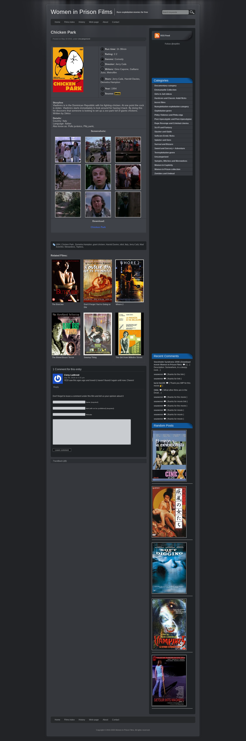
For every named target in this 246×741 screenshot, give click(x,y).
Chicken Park (98, 227)
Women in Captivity (163, 165)
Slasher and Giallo (163, 132)
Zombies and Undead (164, 173)
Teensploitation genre (164, 152)
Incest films (160, 102)
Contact (115, 22)
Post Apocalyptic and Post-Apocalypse (173, 119)
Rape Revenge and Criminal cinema (171, 123)
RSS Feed (165, 35)
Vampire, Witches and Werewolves (170, 161)
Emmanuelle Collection (165, 90)
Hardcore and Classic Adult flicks (170, 98)
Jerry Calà (134, 244)
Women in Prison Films (81, 11)
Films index (69, 22)
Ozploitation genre (163, 111)
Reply (56, 387)
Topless (79, 247)
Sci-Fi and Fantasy (163, 127)
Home (57, 22)
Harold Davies (112, 244)
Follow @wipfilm (172, 44)
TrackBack (60, 461)
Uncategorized (84, 39)
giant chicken (99, 244)
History (82, 22)
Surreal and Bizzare (163, 144)
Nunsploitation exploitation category (171, 106)
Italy (126, 244)
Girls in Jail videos (163, 94)
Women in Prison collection (167, 169)
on (76, 378)
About (105, 22)
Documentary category (165, 86)
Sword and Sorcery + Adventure (169, 148)
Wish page (94, 22)
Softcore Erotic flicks (164, 136)
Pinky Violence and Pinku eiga (168, 115)
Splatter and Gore (162, 140)
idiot (122, 244)
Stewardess (69, 247)
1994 (58, 244)
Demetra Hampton (83, 244)
